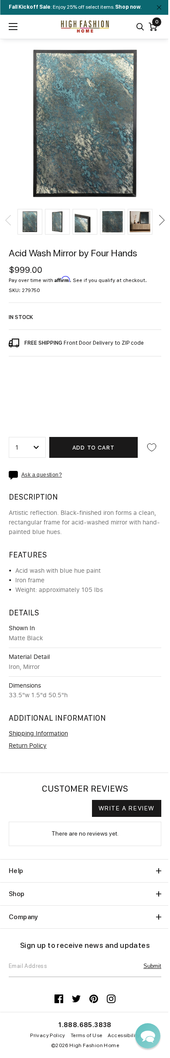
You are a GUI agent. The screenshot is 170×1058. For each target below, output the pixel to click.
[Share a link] (15, 475)
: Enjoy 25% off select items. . (75, 7)
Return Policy (28, 746)
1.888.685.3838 (85, 1024)
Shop (17, 894)
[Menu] (13, 26)
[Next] (161, 220)
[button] (29, 222)
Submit (152, 966)
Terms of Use (86, 1035)
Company (23, 917)
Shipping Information (38, 734)
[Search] (140, 27)
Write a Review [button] (127, 808)
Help (16, 871)
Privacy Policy (47, 1035)
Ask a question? (41, 475)
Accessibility (124, 1035)
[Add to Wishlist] (151, 447)
